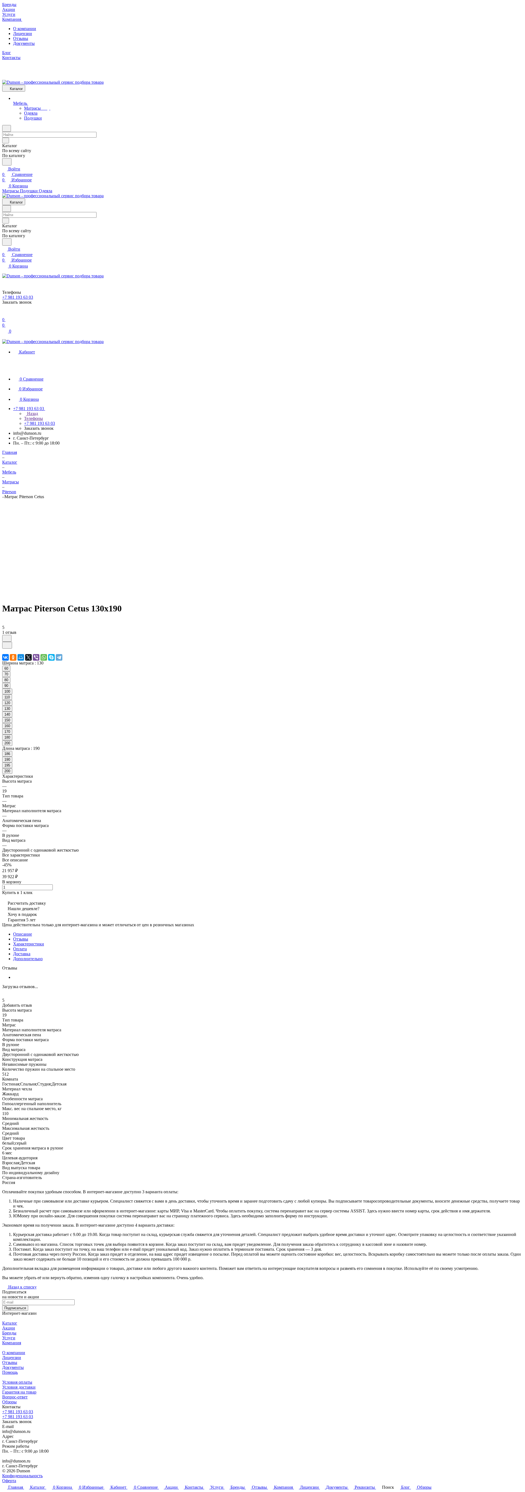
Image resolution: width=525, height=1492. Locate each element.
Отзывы (20, 38)
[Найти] (6, 162)
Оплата (20, 949)
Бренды (9, 1333)
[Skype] (51, 657)
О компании (24, 28)
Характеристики (28, 944)
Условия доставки (19, 1387)
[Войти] (4, 314)
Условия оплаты (17, 1382)
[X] (28, 657)
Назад (32, 413)
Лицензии (22, 33)
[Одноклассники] (13, 657)
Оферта (9, 1480)
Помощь (10, 1372)
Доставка (21, 953)
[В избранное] (6, 638)
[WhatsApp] (43, 657)
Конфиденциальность (22, 1475)
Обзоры (9, 1402)
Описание (22, 934)
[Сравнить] (7, 645)
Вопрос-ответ (15, 1397)
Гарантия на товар (19, 1392)
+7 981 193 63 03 (17, 1411)
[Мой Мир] (21, 657)
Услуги (8, 1338)
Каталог (9, 1323)
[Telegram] (59, 657)
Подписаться (15, 1308)
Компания (11, 1342)
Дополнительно (28, 958)
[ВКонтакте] (5, 657)
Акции (8, 1328)
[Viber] (36, 657)
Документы (24, 43)
